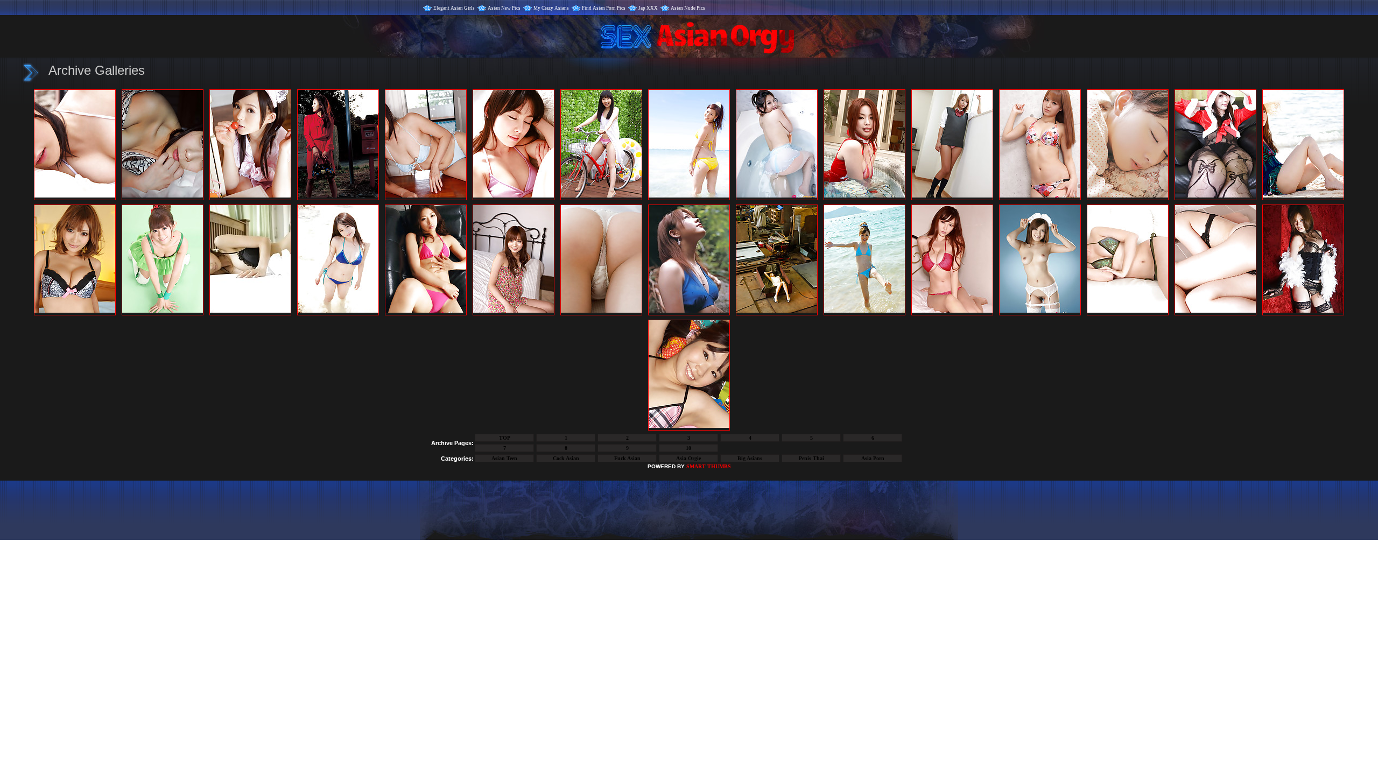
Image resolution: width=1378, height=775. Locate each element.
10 (688, 448)
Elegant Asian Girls (454, 8)
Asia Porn (872, 458)
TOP (504, 438)
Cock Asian (566, 458)
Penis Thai (811, 458)
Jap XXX (648, 8)
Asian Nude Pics (688, 8)
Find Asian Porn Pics (603, 8)
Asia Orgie (688, 458)
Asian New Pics (504, 8)
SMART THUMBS (708, 466)
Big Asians (749, 458)
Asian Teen (504, 458)
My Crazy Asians (551, 8)
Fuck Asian (627, 458)
